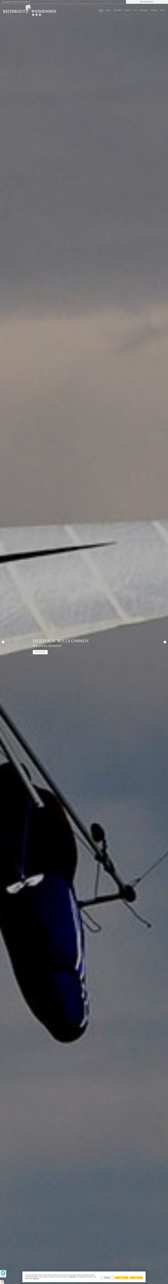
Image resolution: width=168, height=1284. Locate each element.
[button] (147, 2)
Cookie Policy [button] (72, 1276)
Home (101, 10)
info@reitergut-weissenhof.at (23, 1)
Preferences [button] (35, 1278)
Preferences (107, 1277)
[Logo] (29, 10)
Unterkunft (127, 10)
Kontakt (162, 10)
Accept (136, 1277)
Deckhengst (153, 10)
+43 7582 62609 (8, 1)
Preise (135, 10)
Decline (122, 1277)
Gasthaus (108, 10)
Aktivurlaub (117, 10)
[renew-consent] (2, 1282)
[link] (116, 10)
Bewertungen (144, 10)
